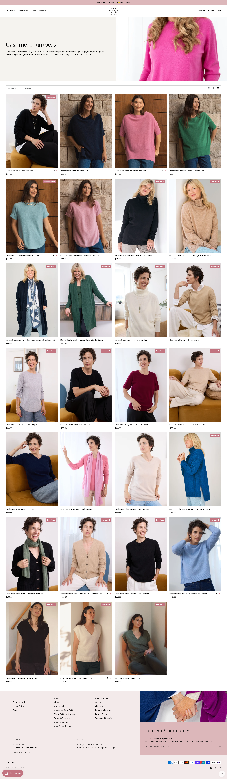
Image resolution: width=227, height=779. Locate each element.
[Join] (218, 746)
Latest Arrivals (19, 706)
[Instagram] (220, 768)
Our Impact (59, 706)
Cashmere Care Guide (64, 710)
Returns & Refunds (103, 710)
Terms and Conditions (105, 718)
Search (16, 710)
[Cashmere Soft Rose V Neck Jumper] (86, 469)
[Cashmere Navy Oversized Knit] (86, 131)
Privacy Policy (101, 714)
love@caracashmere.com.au (27, 747)
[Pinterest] (215, 768)
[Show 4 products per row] (218, 88)
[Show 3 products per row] (214, 88)
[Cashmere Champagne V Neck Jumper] (141, 469)
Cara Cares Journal (62, 726)
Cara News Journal (62, 722)
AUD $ (10, 762)
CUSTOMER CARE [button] (102, 698)
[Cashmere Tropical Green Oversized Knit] (195, 131)
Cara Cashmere (14, 768)
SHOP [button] (15, 698)
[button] (11, 11)
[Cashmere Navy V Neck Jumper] (32, 469)
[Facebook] (211, 768)
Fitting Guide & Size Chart (65, 714)
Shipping (99, 706)
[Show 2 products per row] (209, 88)
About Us (58, 702)
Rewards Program (62, 718)
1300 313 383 (20, 744)
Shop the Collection (21, 702)
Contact (99, 702)
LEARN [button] (56, 698)
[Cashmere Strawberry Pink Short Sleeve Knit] (86, 215)
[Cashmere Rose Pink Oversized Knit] (141, 131)
